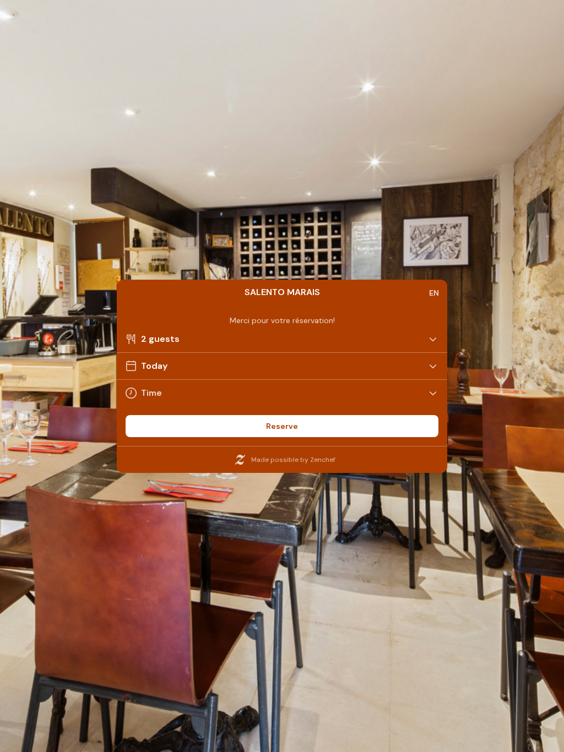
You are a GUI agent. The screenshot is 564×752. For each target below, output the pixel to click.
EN (434, 293)
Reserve (282, 426)
